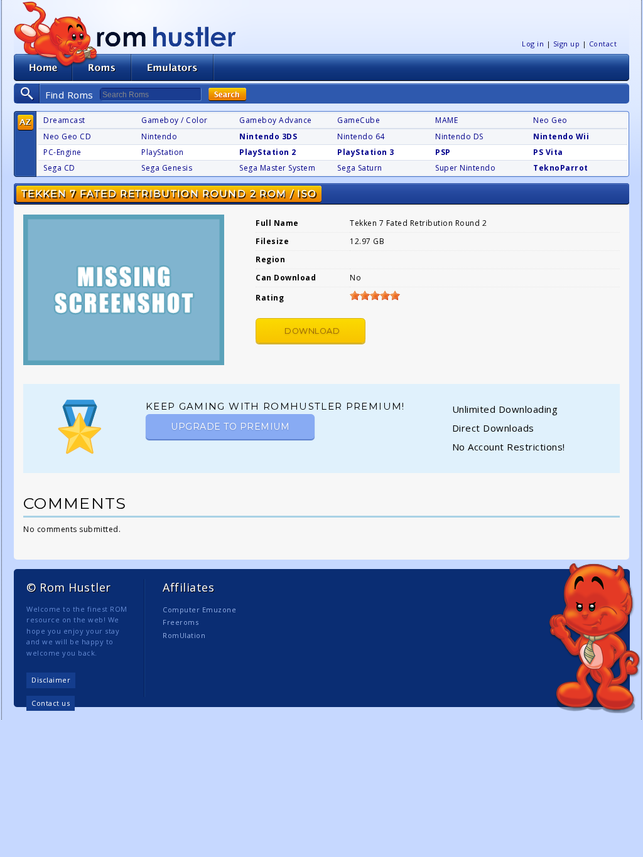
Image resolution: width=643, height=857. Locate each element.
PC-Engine (62, 152)
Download (312, 331)
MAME (446, 120)
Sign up (566, 43)
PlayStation (162, 152)
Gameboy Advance (275, 120)
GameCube (358, 120)
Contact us (50, 703)
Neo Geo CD (67, 136)
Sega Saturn (359, 167)
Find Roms (69, 94)
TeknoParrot (560, 167)
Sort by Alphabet (25, 122)
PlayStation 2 (267, 152)
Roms (101, 67)
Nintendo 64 (361, 136)
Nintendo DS (459, 136)
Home (43, 67)
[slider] (375, 295)
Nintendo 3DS (268, 136)
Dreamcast (64, 120)
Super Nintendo (465, 167)
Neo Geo (550, 120)
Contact (603, 43)
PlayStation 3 (365, 152)
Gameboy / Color (174, 120)
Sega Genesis (166, 167)
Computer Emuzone (199, 609)
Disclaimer (50, 679)
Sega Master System (277, 167)
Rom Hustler (166, 36)
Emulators (172, 67)
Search (227, 94)
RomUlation (184, 635)
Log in (533, 43)
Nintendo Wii (561, 136)
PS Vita (548, 152)
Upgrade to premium (230, 426)
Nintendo (159, 136)
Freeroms (180, 622)
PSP (443, 152)
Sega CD (59, 167)
